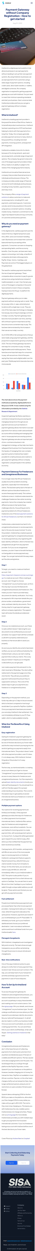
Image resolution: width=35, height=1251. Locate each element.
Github (7, 1211)
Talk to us (20, 1215)
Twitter (7, 1208)
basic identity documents (15, 782)
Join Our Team (21, 1210)
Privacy (19, 1218)
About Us (20, 1208)
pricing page (11, 1115)
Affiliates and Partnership (25, 1213)
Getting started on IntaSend (16, 1032)
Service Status (21, 1228)
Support (7, 1206)
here (14, 932)
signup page (8, 1006)
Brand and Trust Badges (24, 1226)
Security (20, 1223)
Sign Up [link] (11, 1163)
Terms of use (21, 1221)
